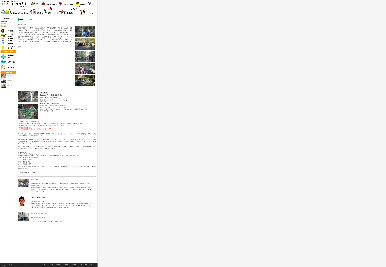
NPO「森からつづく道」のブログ (57, 107)
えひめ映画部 (9, 80)
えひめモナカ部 (10, 75)
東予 (3, 23)
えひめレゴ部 (9, 85)
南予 (3, 26)
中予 (3, 25)
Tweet (30, 19)
